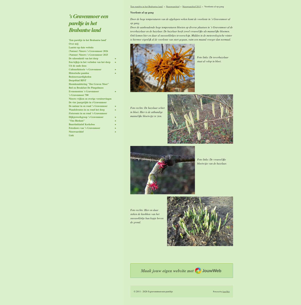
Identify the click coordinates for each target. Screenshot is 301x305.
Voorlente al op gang (214, 6)
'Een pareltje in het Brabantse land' (146, 6)
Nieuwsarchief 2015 (191, 6)
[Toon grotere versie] (162, 68)
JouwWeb (226, 291)
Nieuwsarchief (172, 6)
